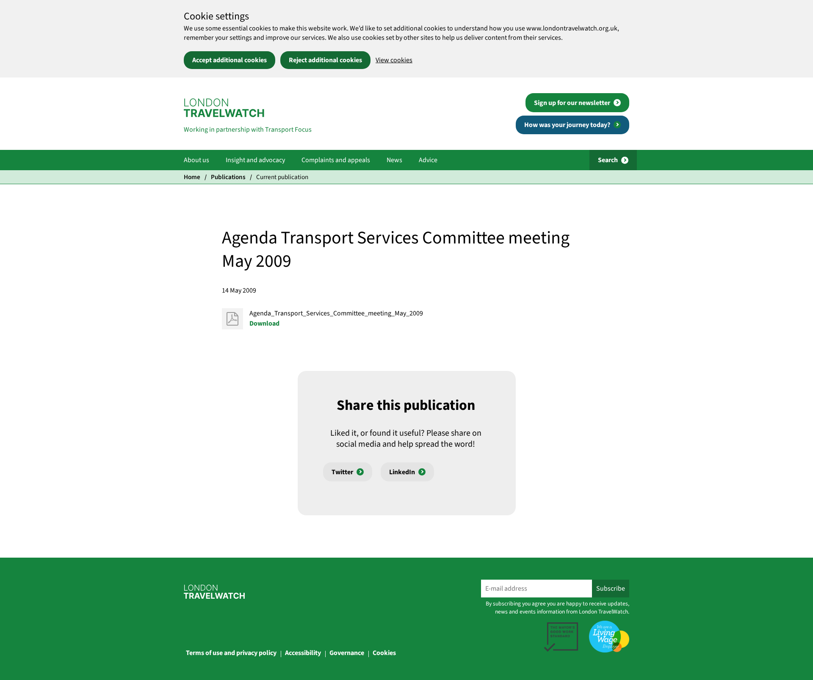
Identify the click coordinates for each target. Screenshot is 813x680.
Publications (228, 177)
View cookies (394, 60)
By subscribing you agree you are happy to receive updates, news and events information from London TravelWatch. (557, 608)
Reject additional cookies (325, 60)
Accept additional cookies (229, 60)
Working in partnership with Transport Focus (248, 129)
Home (192, 177)
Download (264, 323)
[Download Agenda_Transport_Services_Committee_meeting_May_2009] (232, 318)
